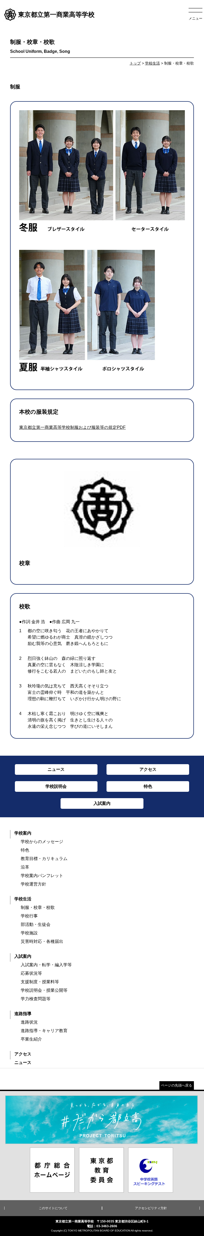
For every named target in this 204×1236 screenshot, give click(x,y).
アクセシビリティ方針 (151, 1208)
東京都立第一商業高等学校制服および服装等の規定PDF (72, 427)
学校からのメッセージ (42, 841)
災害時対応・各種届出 (42, 941)
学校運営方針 (33, 884)
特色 (25, 850)
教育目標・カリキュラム (44, 858)
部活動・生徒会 (35, 924)
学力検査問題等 (35, 999)
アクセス (22, 1054)
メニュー (195, 18)
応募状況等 (31, 973)
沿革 (25, 867)
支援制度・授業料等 (40, 982)
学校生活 (152, 63)
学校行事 (29, 916)
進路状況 (29, 1022)
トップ (135, 63)
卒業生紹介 (31, 1039)
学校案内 (22, 833)
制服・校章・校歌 (38, 907)
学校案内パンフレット (42, 875)
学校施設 (29, 933)
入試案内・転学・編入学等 (46, 965)
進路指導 (22, 1013)
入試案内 (22, 956)
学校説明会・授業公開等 (44, 990)
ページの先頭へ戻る (176, 1085)
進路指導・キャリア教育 (44, 1030)
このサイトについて (53, 1208)
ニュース (22, 1062)
